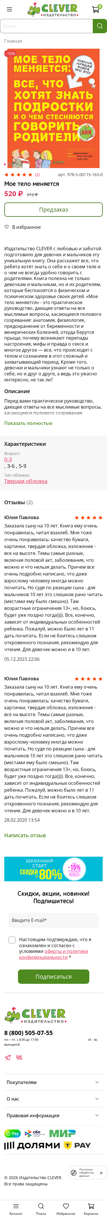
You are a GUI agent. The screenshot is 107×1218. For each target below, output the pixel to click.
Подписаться (53, 976)
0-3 (8, 459)
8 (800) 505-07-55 (28, 1033)
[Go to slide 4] (16, 164)
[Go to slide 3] (12, 164)
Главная (13, 41)
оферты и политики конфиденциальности (53, 954)
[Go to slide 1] (4, 164)
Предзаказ (53, 209)
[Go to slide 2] (8, 164)
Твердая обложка (25, 481)
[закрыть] (101, 1172)
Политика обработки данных (86, 1172)
